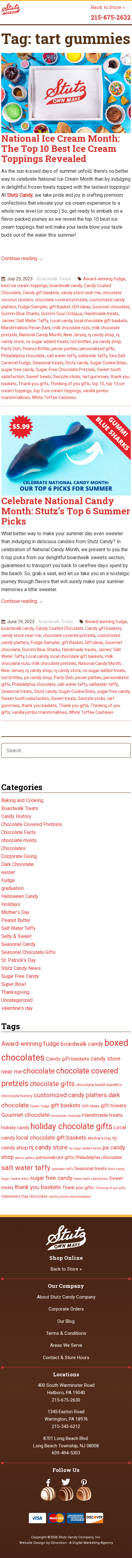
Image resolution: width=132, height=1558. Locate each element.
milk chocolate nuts (71, 327)
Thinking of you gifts (70, 383)
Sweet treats (38, 376)
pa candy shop (107, 341)
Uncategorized (17, 1000)
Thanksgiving (15, 992)
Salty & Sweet (16, 936)
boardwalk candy (65, 285)
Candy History (16, 816)
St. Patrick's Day (18, 960)
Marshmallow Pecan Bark (26, 327)
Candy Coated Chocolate (59, 628)
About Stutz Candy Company (66, 1297)
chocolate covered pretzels (61, 299)
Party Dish (11, 348)
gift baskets (66, 1105)
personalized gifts (97, 348)
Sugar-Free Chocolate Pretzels (65, 369)
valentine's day (17, 1008)
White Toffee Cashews (54, 397)
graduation (12, 888)
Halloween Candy (19, 896)
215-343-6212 (66, 1426)
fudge (45, 1106)
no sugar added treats (47, 341)
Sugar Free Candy (20, 976)
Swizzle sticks (66, 376)
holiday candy (15, 1127)
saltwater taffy (92, 355)
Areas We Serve (66, 1345)
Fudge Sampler (32, 306)
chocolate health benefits (99, 1084)
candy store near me (81, 292)
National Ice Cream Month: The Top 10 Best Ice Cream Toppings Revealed (60, 148)
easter (8, 872)
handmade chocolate (66, 1116)
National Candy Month (40, 334)
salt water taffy (61, 355)
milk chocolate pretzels (54, 663)
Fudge (8, 880)
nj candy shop (101, 334)
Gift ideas (81, 306)
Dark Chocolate (17, 864)
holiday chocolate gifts (71, 1126)
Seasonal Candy (18, 944)
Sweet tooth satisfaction (25, 698)
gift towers (113, 1105)
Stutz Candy (20, 195)
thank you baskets (39, 705)
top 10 (98, 383)
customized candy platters (70, 1095)
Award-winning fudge (104, 278)
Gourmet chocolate (111, 306)
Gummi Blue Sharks (20, 313)
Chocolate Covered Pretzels (31, 824)
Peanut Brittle (36, 348)
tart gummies (95, 376)
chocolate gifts (52, 1084)
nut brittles (80, 341)
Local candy (61, 320)
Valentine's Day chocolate (24, 1196)
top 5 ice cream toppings (57, 390)
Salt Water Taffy (18, 928)
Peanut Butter (15, 920)
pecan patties (64, 348)
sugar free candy (17, 369)
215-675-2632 (111, 17)
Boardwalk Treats (54, 278)
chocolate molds (19, 840)
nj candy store (67, 670)
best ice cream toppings (24, 285)
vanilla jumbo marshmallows (39, 712)
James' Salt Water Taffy (24, 320)
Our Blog (66, 1321)
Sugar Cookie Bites (108, 362)
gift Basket (59, 306)
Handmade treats (101, 313)
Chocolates (13, 848)
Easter (35, 1106)
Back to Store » (108, 7)
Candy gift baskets (41, 292)
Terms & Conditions (66, 1333)
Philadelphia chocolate (23, 355)
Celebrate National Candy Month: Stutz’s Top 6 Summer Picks (65, 511)
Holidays (10, 904)
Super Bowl (13, 984)
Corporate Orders (66, 1309)
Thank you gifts (33, 383)
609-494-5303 (66, 1453)
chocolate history (17, 1095)
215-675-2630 (66, 1400)
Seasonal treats (48, 362)
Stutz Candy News (21, 968)
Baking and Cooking (22, 800)
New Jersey (75, 334)
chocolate (39, 1071)
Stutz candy (76, 362)
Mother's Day (15, 912)
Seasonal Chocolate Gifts (28, 952)
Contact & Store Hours (66, 1357)
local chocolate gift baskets (100, 320)
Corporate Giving (19, 856)
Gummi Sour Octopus (62, 313)
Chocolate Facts (18, 832)
